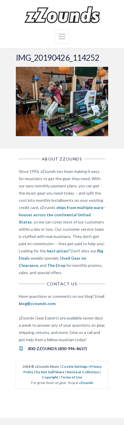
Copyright (50, 377)
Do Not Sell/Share (49, 372)
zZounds (86, 382)
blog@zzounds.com (37, 303)
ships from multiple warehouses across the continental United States (62, 214)
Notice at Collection (83, 372)
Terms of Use (71, 377)
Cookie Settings (74, 366)
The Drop (56, 265)
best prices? (58, 250)
